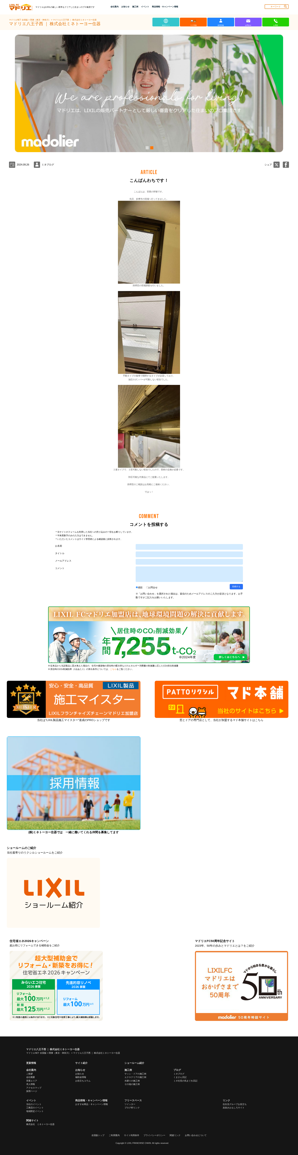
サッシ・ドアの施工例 (135, 1073)
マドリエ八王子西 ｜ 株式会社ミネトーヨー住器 (75, 20)
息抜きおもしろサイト (233, 1107)
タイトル (59, 553)
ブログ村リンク (132, 1107)
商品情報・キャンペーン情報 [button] (165, 6)
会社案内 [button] (115, 6)
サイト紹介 (81, 1063)
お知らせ (79, 1073)
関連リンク (175, 1135)
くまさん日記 (180, 1077)
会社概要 (30, 1077)
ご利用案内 (114, 1135)
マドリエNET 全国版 (18, 20)
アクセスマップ (33, 1087)
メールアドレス (63, 560)
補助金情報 (80, 1077)
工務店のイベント (35, 1107)
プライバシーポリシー (154, 1135)
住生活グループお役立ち (235, 1104)
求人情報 (30, 1084)
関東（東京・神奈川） (40, 20)
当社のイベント (33, 1104)
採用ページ (31, 1091)
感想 (140, 587)
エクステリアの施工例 (135, 1077)
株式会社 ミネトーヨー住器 (40, 1124)
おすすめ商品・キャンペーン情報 (91, 1104)
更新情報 (31, 1063)
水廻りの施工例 (132, 1080)
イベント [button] (145, 6)
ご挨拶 (29, 1073)
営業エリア (31, 1080)
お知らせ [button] (125, 6)
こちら (113, 669)
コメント (59, 568)
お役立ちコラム (82, 1080)
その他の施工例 (132, 1084)
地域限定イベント (35, 1111)
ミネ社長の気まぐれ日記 (185, 1080)
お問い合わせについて (196, 1135)
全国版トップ (97, 1135)
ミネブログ (179, 1073)
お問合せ (153, 587)
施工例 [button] (135, 6)
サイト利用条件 (131, 1135)
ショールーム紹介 (134, 1063)
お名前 (58, 545)
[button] (146, 148)
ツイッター (129, 1104)
